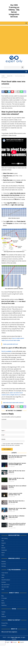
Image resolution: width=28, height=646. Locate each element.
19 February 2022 (7, 87)
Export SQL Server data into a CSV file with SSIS (16, 501)
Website (3, 439)
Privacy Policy (4, 623)
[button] (26, 23)
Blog (2, 595)
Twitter (3, 614)
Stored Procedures (5, 579)
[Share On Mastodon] (24, 91)
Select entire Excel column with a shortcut (13, 402)
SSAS (2, 540)
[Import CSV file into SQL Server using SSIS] (4, 472)
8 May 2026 (12, 473)
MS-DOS (3, 547)
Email (2, 435)
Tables (3, 575)
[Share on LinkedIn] (9, 91)
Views (2, 577)
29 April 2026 (12, 496)
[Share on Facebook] (3, 91)
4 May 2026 (12, 488)
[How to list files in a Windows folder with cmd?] (4, 517)
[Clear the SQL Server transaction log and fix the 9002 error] (4, 457)
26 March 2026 (12, 519)
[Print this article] (18, 91)
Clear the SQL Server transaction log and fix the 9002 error (17, 456)
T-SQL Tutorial (4, 572)
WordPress (4, 605)
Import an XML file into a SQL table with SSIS (16, 479)
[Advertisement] (14, 39)
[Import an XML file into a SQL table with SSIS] (4, 480)
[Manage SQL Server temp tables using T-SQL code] (4, 510)
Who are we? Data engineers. (9, 632)
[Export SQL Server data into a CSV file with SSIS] (4, 502)
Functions (3, 582)
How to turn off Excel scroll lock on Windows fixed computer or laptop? (17, 525)
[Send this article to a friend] (15, 91)
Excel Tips (3, 563)
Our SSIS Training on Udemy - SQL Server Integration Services (14, 11)
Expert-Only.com (15, 637)
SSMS (2, 589)
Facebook (3, 616)
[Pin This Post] (12, 91)
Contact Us (3, 625)
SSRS (2, 545)
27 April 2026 (12, 503)
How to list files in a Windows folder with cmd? (16, 516)
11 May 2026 (12, 466)
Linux (2, 600)
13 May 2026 (12, 458)
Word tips (3, 566)
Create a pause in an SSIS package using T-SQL (15, 494)
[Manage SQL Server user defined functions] (4, 487)
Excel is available (6, 351)
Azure (2, 555)
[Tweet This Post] (6, 91)
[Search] (22, 67)
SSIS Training (4, 538)
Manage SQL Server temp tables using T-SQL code (17, 509)
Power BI (3, 543)
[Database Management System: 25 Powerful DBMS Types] (4, 465)
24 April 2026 (12, 511)
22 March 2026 (12, 527)
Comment (3, 419)
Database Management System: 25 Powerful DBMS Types (17, 463)
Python (3, 552)
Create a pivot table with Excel (10, 344)
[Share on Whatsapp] (21, 91)
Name (3, 430)
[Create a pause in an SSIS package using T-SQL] (4, 495)
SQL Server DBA (5, 587)
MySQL (3, 603)
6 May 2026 (12, 481)
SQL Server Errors (5, 584)
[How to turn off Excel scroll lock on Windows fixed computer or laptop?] (4, 525)
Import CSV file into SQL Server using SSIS (17, 471)
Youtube (3, 611)
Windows (3, 561)
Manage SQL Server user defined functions (17, 486)
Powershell (4, 550)
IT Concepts (4, 598)
